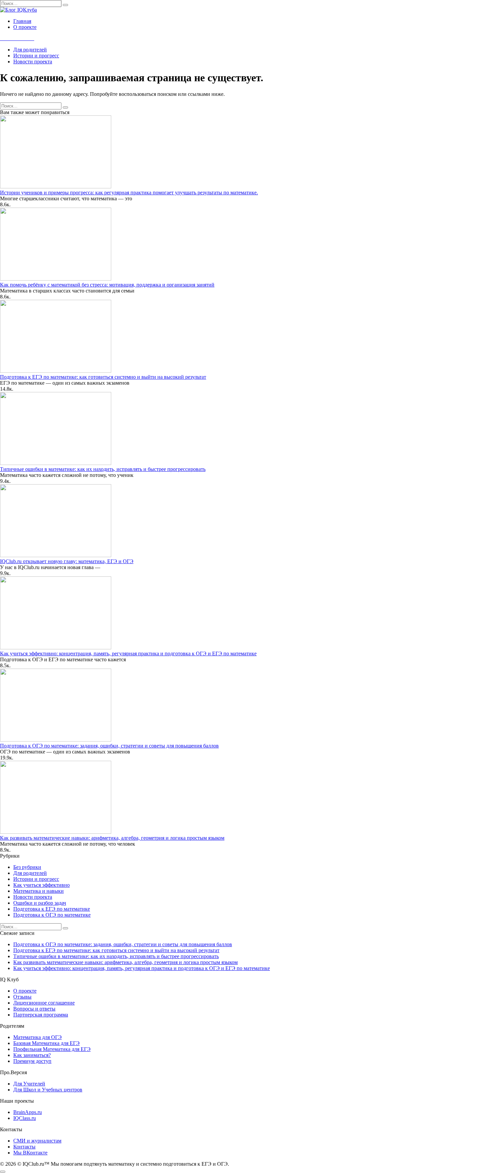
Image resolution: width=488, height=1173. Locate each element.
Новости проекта (32, 61)
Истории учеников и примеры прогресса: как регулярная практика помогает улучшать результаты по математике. (129, 192)
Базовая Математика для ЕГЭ (46, 1043)
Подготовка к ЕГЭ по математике (51, 909)
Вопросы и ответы (34, 1008)
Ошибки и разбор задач (39, 903)
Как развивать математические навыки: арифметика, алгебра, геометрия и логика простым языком (112, 838)
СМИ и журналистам (37, 1140)
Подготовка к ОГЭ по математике (52, 915)
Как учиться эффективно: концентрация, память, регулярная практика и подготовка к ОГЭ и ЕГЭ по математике (128, 653)
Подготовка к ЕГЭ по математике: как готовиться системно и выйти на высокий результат (103, 377)
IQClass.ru (24, 1118)
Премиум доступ (32, 1061)
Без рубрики (27, 867)
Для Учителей (29, 1083)
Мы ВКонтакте (30, 1152)
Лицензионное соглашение (44, 1003)
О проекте (25, 27)
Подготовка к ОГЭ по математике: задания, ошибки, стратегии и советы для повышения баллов (109, 746)
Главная (22, 21)
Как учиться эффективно (41, 885)
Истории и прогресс (36, 55)
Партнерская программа (40, 1014)
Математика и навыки (38, 891)
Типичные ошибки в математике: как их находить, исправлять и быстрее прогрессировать (102, 469)
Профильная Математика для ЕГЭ (52, 1049)
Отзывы (22, 997)
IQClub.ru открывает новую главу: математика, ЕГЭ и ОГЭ (66, 561)
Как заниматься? (32, 1055)
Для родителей (30, 49)
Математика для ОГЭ (37, 1037)
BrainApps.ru (27, 1112)
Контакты (24, 1146)
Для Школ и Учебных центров (47, 1089)
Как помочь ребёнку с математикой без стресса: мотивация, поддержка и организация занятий (107, 285)
